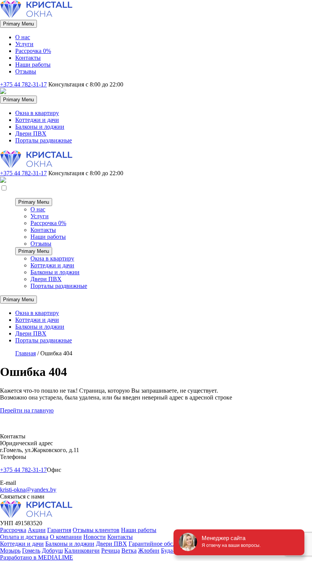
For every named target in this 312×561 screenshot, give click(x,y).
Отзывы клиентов (96, 530)
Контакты (28, 57)
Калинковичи (82, 550)
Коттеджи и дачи (37, 120)
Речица (110, 550)
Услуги (24, 44)
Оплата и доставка (24, 537)
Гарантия (59, 530)
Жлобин (148, 550)
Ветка (129, 550)
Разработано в (36, 557)
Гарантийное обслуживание (165, 543)
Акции (37, 530)
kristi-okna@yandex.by (28, 489)
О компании (66, 537)
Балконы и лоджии (39, 126)
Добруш (52, 550)
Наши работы (33, 64)
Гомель (31, 550)
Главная (25, 353)
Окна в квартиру (37, 113)
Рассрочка (13, 530)
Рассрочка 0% (33, 51)
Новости (94, 537)
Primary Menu (18, 24)
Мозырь (10, 550)
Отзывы (25, 71)
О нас (22, 37)
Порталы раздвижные (43, 140)
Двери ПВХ (30, 133)
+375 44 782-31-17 (23, 84)
